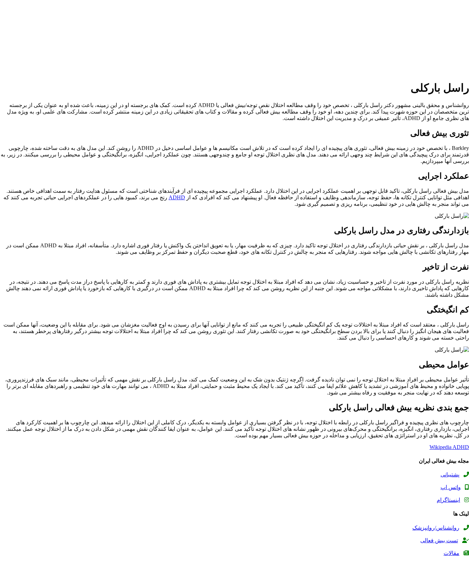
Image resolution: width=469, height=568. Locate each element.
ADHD (177, 197)
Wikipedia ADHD (449, 447)
